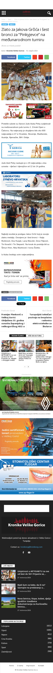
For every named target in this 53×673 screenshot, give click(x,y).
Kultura (4, 351)
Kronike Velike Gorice (15, 51)
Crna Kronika (6, 639)
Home (3, 19)
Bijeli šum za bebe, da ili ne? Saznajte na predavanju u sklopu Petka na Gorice (26, 356)
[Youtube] (29, 553)
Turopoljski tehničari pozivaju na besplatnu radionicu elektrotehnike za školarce (40, 320)
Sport (4, 24)
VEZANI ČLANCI (18, 336)
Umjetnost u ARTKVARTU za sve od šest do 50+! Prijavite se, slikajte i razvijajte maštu (8, 356)
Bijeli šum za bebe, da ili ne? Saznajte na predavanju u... (31, 586)
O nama (20, 665)
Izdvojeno (5, 626)
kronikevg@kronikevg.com (31, 547)
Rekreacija (40, 351)
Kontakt (41, 665)
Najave (21, 351)
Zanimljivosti (6, 652)
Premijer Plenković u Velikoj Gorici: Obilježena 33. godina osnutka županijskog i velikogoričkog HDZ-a (13, 320)
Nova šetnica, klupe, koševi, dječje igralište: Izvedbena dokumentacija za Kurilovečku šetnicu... (34, 602)
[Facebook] (24, 553)
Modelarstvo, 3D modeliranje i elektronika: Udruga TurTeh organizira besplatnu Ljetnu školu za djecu (43, 357)
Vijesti (12, 24)
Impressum (30, 665)
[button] (49, 13)
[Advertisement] (26, 4)
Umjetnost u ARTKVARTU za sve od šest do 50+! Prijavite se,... (33, 572)
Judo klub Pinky (15, 292)
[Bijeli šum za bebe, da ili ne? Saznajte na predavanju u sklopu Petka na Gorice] (26, 346)
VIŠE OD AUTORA (35, 336)
